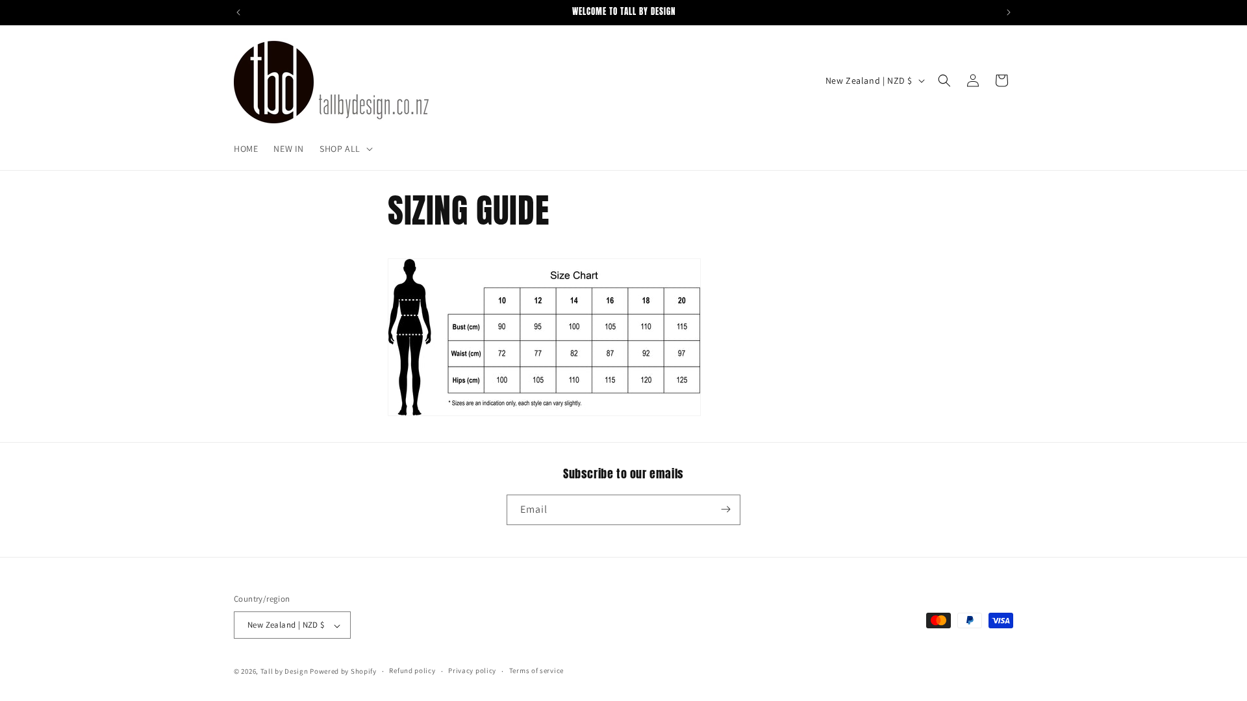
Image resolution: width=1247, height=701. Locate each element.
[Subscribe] (725, 509)
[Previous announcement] (238, 12)
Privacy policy (472, 670)
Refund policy (412, 670)
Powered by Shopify (343, 671)
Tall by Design (284, 671)
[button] (345, 148)
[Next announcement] (1008, 12)
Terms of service (536, 670)
